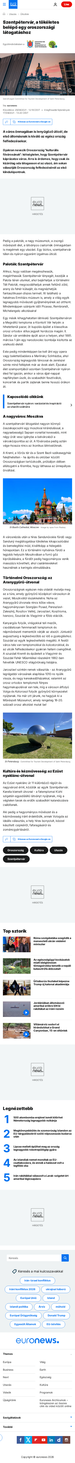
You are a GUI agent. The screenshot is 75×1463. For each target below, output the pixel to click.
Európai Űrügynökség (23, 1315)
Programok (46, 1392)
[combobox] (37, 1258)
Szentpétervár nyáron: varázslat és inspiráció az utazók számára (34, 405)
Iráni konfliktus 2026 (22, 1289)
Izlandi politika (19, 1306)
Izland (51, 1297)
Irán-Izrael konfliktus (37, 1280)
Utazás (12, 14)
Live (66, 4)
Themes (8, 1353)
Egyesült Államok (25, 1324)
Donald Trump (56, 1315)
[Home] (4, 14)
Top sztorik (15, 931)
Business (8, 1369)
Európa (7, 1361)
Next (6, 1377)
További (8, 1426)
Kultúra (39, 850)
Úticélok (24, 14)
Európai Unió (28, 1297)
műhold (60, 1306)
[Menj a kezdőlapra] (13, 4)
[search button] (65, 1258)
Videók (7, 1392)
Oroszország (15, 850)
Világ (43, 1361)
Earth (43, 1369)
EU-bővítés (54, 1324)
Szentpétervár (16, 858)
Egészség (45, 1377)
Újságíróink (9, 1399)
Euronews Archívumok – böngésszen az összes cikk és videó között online (55, 1403)
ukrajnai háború (56, 1289)
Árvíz (42, 1306)
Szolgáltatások (12, 1417)
